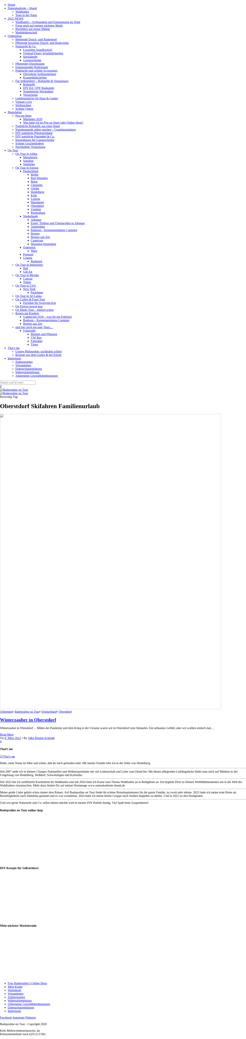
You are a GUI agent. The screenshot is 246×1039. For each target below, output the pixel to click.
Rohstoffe (29, 84)
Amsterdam (38, 226)
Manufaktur (15, 112)
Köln (34, 195)
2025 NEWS (15, 18)
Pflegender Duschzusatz (30, 63)
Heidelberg (37, 192)
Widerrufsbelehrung (27, 372)
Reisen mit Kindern (27, 313)
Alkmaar (36, 219)
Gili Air (27, 271)
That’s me (14, 348)
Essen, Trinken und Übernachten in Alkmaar (58, 223)
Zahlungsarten (24, 361)
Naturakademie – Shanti (22, 8)
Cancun (27, 278)
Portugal (28, 254)
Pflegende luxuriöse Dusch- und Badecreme (42, 42)
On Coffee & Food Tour (30, 299)
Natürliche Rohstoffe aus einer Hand (37, 126)
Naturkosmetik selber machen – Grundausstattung (45, 129)
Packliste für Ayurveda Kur (39, 303)
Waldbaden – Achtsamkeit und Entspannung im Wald (47, 22)
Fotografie (29, 330)
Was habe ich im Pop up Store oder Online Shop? (53, 122)
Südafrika (29, 164)
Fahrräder (36, 341)
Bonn (34, 181)
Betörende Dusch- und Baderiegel (36, 39)
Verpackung (30, 95)
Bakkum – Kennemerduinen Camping (54, 230)
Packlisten (37, 292)
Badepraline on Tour (27, 711)
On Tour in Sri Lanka (28, 296)
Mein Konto (15, 986)
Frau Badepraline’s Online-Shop (27, 983)
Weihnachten (23, 105)
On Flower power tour (29, 306)
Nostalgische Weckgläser (38, 91)
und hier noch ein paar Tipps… (34, 327)
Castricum (37, 240)
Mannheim (37, 202)
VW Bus (36, 337)
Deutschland (30, 171)
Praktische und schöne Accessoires (36, 70)
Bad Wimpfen (39, 178)
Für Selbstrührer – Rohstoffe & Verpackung (41, 81)
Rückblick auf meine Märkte (32, 29)
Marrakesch (30, 157)
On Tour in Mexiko (27, 275)
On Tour (13, 150)
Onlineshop (15, 36)
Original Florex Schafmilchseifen (43, 53)
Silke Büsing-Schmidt (41, 738)
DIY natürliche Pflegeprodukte (34, 133)
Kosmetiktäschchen (35, 77)
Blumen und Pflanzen (44, 334)
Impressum (14, 358)
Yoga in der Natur (26, 15)
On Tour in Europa (26, 167)
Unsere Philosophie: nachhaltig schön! (38, 351)
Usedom (36, 209)
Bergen (35, 233)
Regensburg (38, 212)
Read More (7, 734)
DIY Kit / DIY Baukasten (38, 88)
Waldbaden (22, 11)
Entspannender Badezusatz (31, 67)
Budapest (36, 261)
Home (11, 4)
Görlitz (35, 188)
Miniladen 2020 (32, 119)
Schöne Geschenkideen (29, 143)
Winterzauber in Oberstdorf (28, 719)
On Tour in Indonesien (29, 264)
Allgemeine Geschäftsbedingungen (36, 375)
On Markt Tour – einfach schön (34, 309)
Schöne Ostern (24, 108)
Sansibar (28, 160)
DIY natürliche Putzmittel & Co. (35, 136)
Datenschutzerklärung (28, 368)
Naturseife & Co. (25, 46)
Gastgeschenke (32, 60)
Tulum (27, 282)
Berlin (34, 174)
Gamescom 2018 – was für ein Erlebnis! (47, 316)
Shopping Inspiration (43, 244)
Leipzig (35, 199)
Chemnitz (36, 185)
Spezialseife (30, 56)
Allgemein (6, 711)
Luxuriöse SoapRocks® (37, 49)
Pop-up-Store (23, 115)
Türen (34, 344)
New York (29, 289)
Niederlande (30, 216)
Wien (34, 251)
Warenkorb (14, 990)
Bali (25, 268)
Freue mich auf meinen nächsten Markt (39, 25)
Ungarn (27, 257)
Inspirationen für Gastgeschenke (34, 140)
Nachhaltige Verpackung (30, 147)
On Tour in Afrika (26, 153)
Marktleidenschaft (26, 32)
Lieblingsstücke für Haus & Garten (36, 98)
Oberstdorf (37, 205)
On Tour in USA (25, 285)
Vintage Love (23, 101)
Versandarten (23, 365)
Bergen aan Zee (40, 237)
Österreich (29, 247)
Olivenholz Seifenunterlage (39, 74)
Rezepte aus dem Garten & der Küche (38, 355)
